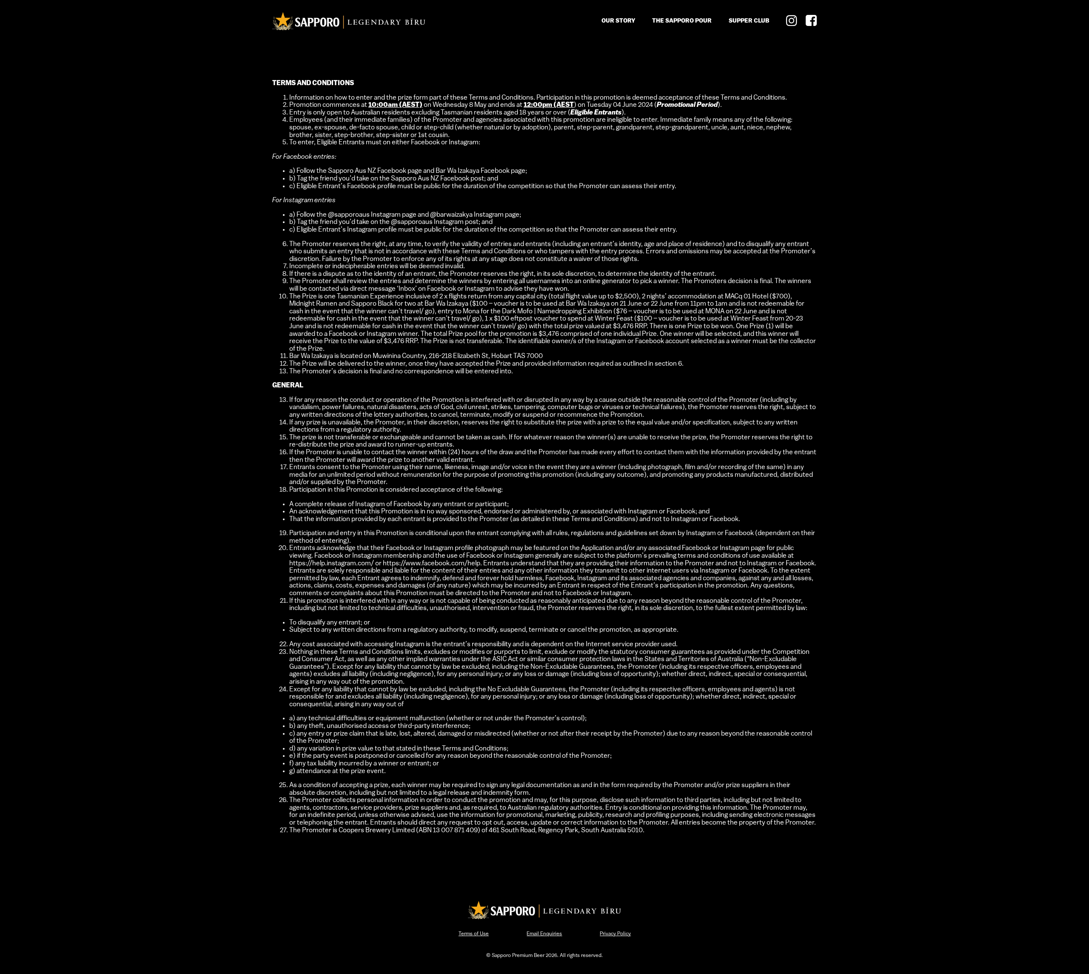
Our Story (618, 21)
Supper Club (749, 21)
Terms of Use (474, 934)
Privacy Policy (615, 934)
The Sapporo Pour (682, 21)
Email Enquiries (544, 934)
